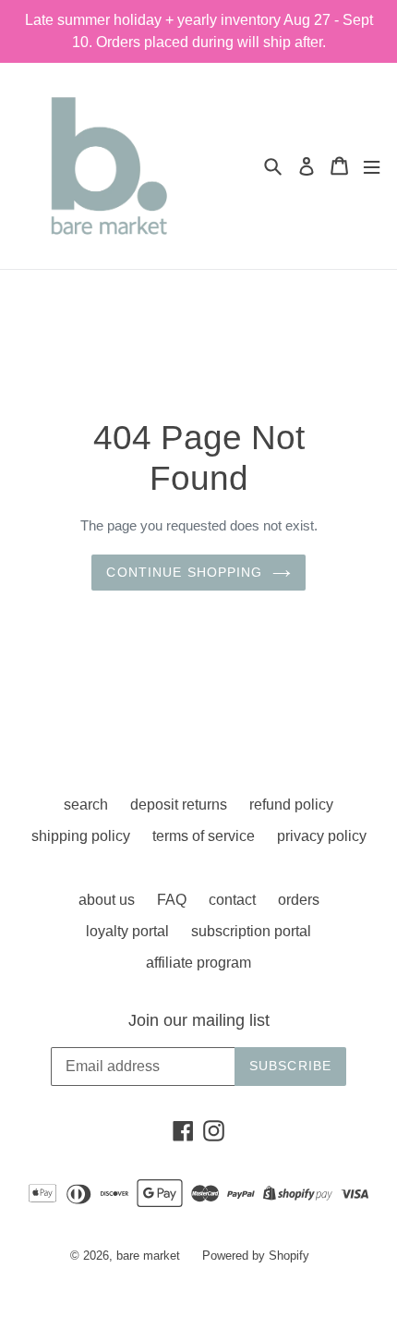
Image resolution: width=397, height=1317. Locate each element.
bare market (148, 1255)
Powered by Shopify (255, 1255)
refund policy (291, 804)
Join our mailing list (199, 1020)
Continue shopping (184, 572)
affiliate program (198, 962)
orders (298, 900)
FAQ (171, 900)
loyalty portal (127, 931)
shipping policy (80, 836)
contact (232, 900)
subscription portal (251, 931)
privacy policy (322, 836)
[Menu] (371, 166)
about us (106, 900)
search (86, 804)
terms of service (203, 836)
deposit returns (178, 804)
